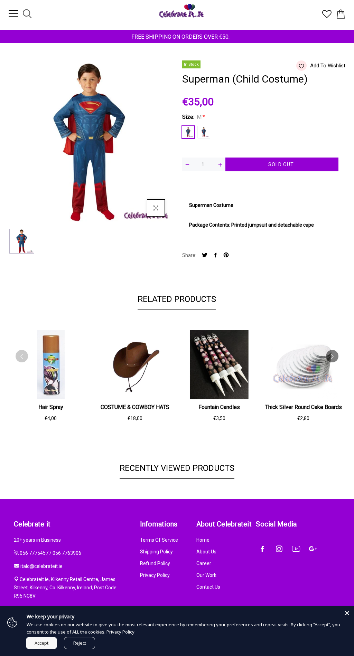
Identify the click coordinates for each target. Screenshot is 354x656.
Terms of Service (159, 540)
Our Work (206, 575)
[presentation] (22, 356)
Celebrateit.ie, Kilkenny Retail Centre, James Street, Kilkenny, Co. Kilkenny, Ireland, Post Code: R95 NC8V (66, 588)
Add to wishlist (327, 66)
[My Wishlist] (327, 16)
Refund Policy (155, 563)
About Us (206, 551)
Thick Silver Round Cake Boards (303, 407)
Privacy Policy (155, 575)
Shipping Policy (156, 551)
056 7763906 (67, 553)
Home (202, 540)
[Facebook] (215, 255)
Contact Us (208, 587)
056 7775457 (34, 553)
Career (203, 563)
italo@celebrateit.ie (41, 566)
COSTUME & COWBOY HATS (135, 407)
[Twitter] (204, 255)
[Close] (347, 613)
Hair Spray (50, 407)
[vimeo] (226, 255)
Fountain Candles (219, 407)
